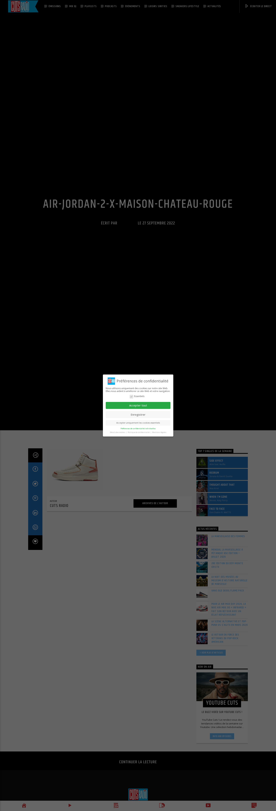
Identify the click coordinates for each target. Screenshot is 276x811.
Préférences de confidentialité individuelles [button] (138, 428)
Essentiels (139, 396)
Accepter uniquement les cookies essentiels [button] (138, 422)
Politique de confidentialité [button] (139, 432)
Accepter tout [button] (138, 405)
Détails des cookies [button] (118, 432)
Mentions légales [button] (159, 432)
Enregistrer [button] (138, 414)
